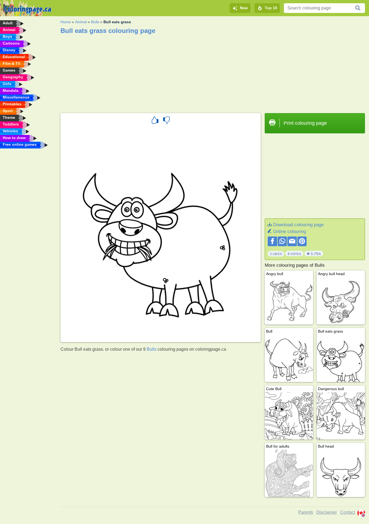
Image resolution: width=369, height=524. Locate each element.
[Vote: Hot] (155, 121)
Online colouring (289, 231)
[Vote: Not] (166, 121)
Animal (81, 22)
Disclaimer (326, 512)
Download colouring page (298, 224)
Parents (305, 512)
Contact (347, 512)
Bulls (95, 22)
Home (66, 22)
